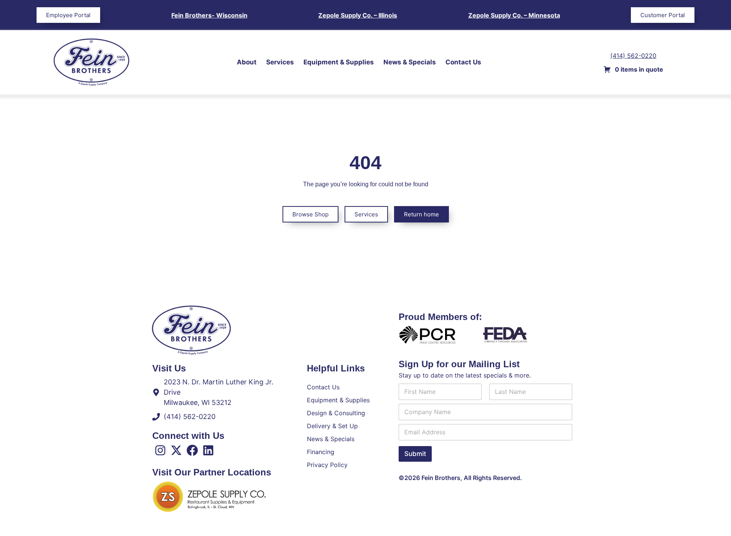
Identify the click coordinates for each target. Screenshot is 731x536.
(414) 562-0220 (633, 55)
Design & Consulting (336, 413)
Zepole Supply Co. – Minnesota (514, 15)
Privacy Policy (327, 465)
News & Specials (409, 62)
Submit (415, 454)
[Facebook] (192, 450)
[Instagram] (160, 450)
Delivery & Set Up (332, 426)
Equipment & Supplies (338, 62)
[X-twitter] (176, 450)
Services (280, 62)
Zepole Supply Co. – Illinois (357, 15)
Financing (320, 452)
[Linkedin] (208, 450)
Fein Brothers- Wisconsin (209, 15)
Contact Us (463, 62)
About (247, 62)
